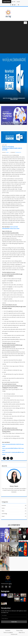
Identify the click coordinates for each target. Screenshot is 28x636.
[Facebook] (4, 458)
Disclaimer (7, 630)
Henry (7, 152)
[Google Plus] (11, 458)
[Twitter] (7, 458)
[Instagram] (6, 586)
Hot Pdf (12, 1)
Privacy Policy (19, 630)
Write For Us (22, 632)
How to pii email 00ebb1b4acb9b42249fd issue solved (12, 148)
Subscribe (14, 622)
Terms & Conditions (8, 632)
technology (18, 152)
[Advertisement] (14, 39)
